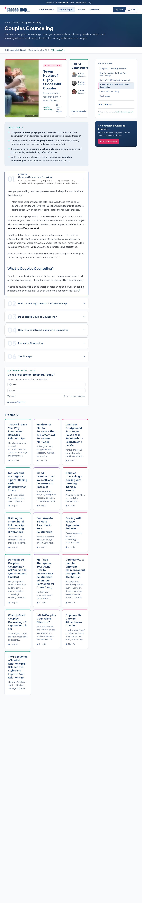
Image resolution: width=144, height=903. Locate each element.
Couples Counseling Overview (113, 68)
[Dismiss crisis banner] (139, 2)
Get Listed (94, 9)
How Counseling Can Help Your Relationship (113, 74)
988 (66, 2)
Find (121, 9)
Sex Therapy (105, 96)
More (80, 9)
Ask (133, 9)
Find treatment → (108, 141)
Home (7, 22)
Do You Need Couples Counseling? (115, 80)
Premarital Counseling (109, 91)
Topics (16, 22)
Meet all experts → (79, 112)
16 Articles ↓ (105, 104)
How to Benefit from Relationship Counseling (115, 85)
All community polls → (16, 402)
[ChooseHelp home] (17, 9)
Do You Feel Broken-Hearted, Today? (31, 374)
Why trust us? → (58, 50)
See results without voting (75, 396)
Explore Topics (66, 9)
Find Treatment (47, 9)
